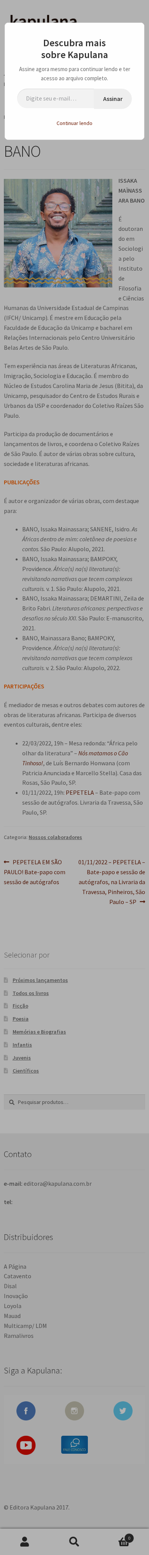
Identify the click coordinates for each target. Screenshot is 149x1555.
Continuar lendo (74, 123)
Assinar (113, 98)
